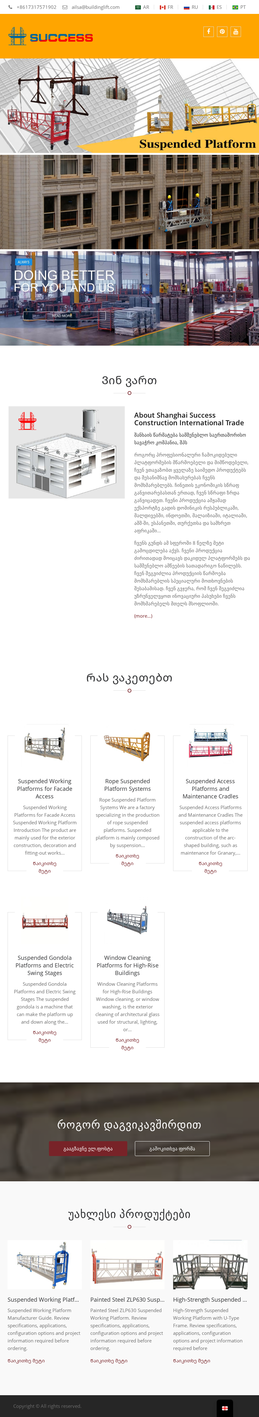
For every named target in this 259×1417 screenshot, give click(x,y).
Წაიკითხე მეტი (45, 867)
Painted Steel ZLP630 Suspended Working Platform (127, 1299)
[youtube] (236, 32)
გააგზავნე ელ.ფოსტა (88, 1148)
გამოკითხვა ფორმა (172, 1148)
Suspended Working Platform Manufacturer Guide (45, 1299)
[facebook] (208, 32)
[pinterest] (222, 32)
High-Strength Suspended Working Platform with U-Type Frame (210, 1299)
